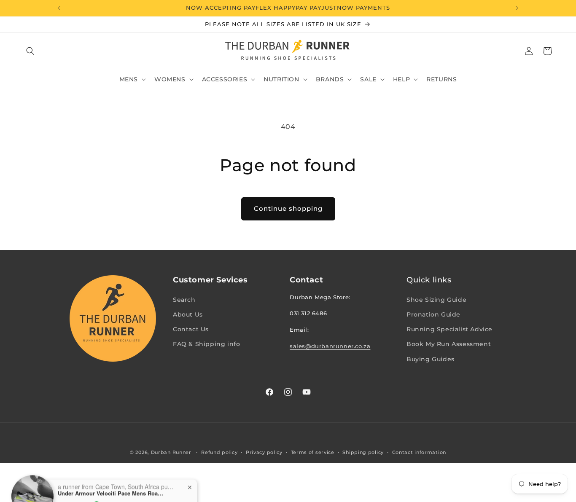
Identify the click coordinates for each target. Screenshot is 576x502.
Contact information (419, 452)
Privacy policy (264, 452)
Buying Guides (430, 358)
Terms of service (312, 452)
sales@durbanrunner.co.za (330, 345)
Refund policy (219, 452)
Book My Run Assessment (448, 344)
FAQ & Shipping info (206, 344)
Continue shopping (288, 208)
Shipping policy (363, 452)
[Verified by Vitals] (96, 491)
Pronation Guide (433, 314)
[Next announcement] (517, 8)
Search (184, 299)
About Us (188, 314)
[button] (30, 51)
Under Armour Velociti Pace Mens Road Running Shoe (110, 479)
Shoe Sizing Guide (436, 299)
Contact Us (191, 329)
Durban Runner (171, 452)
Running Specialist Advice (449, 329)
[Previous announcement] (59, 8)
